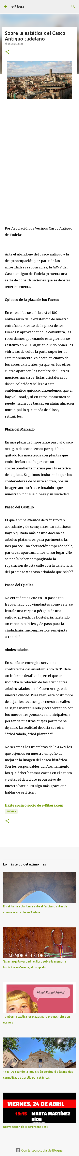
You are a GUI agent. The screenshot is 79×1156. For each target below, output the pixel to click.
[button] (7, 52)
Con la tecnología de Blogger (42, 1150)
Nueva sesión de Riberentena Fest (25, 1126)
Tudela (11, 811)
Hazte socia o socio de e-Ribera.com (34, 805)
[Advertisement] (39, 151)
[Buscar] (73, 6)
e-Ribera (17, 6)
